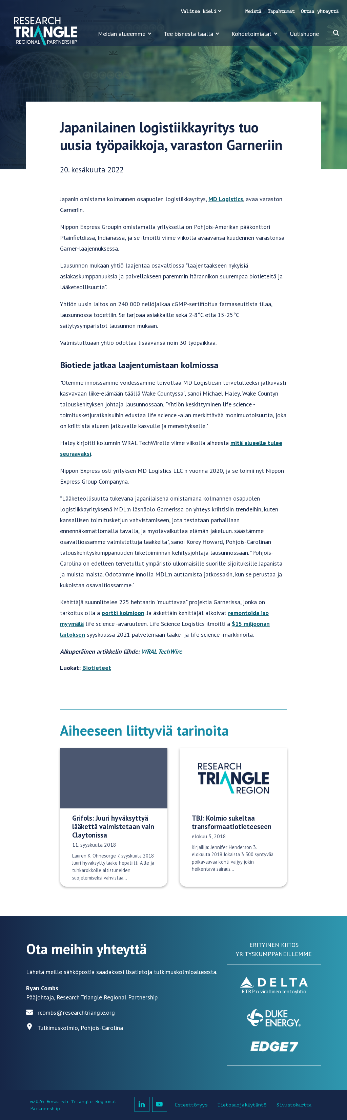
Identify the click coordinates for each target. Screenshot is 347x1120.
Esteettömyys (191, 1104)
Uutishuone (304, 34)
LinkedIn (142, 1104)
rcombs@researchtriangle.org (76, 1012)
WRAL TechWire (161, 651)
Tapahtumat (281, 11)
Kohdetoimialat (251, 34)
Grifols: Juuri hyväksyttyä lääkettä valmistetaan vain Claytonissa (113, 826)
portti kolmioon (123, 613)
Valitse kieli (198, 11)
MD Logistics (225, 199)
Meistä (253, 11)
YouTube (159, 1104)
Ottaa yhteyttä (320, 11)
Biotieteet (96, 668)
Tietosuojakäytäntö (242, 1104)
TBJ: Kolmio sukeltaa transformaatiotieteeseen (231, 822)
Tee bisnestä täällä (188, 34)
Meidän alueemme (121, 34)
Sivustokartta (294, 1104)
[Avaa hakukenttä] (336, 32)
